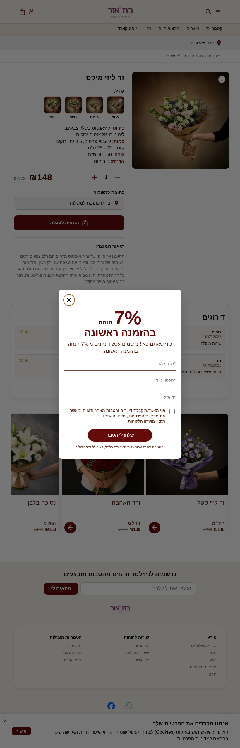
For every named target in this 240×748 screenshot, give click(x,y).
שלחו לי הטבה (120, 435)
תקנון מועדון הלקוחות (146, 421)
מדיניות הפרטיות (144, 416)
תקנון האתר (115, 416)
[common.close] (69, 300)
